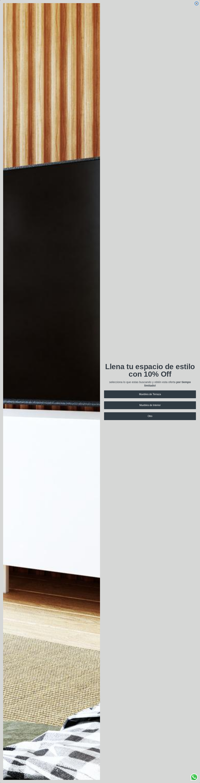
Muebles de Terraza (150, 394)
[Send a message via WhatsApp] (194, 777)
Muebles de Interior (150, 405)
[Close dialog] (196, 3)
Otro (150, 416)
